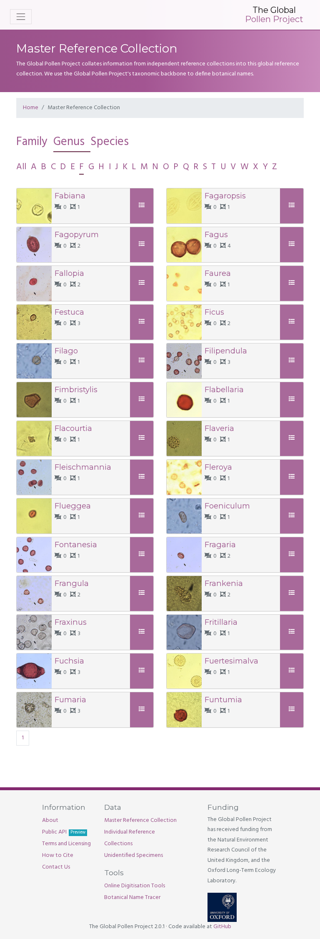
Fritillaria (221, 622)
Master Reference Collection (140, 820)
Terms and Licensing (66, 844)
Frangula (72, 583)
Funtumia (223, 699)
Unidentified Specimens (133, 855)
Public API (63, 832)
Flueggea (73, 506)
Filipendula (226, 351)
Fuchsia (69, 661)
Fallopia (69, 273)
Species (109, 142)
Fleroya (218, 467)
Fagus (216, 234)
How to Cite (57, 855)
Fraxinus (71, 622)
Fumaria (70, 699)
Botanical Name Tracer (132, 897)
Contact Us (56, 867)
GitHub (222, 926)
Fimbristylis (76, 389)
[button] (142, 205)
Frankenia (224, 583)
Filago (66, 351)
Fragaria (220, 544)
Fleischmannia (83, 467)
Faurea (218, 273)
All (21, 167)
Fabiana (70, 195)
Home (30, 108)
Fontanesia (76, 544)
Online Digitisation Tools (134, 886)
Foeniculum (227, 506)
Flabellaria (224, 389)
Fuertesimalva (231, 661)
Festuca (69, 312)
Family (32, 142)
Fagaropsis (225, 195)
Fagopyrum (77, 234)
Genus (69, 142)
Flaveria (219, 428)
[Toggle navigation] (21, 16)
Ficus (214, 312)
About (50, 820)
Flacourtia (73, 428)
